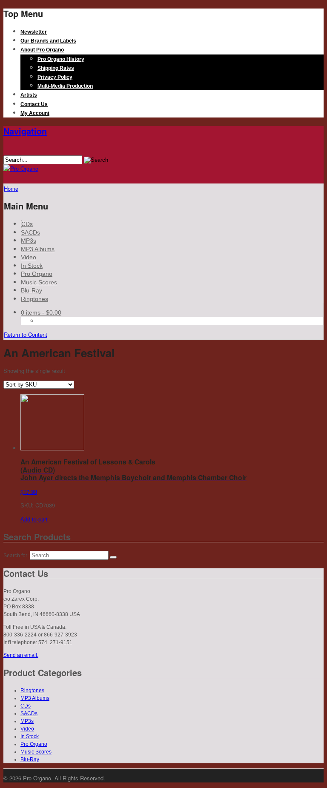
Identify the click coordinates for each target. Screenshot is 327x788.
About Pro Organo (42, 50)
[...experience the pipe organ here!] (20, 168)
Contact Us (34, 104)
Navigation (25, 131)
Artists (28, 95)
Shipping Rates (55, 68)
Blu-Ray (31, 290)
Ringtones (34, 298)
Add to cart (34, 519)
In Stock (32, 265)
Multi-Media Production (65, 86)
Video (28, 257)
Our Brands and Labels (48, 41)
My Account (34, 113)
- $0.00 (41, 312)
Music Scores (39, 282)
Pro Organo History (60, 59)
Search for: (16, 556)
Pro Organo (36, 273)
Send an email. (20, 655)
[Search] (113, 557)
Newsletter (33, 32)
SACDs (30, 232)
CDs (27, 224)
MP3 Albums (37, 249)
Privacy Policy (54, 77)
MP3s (28, 240)
